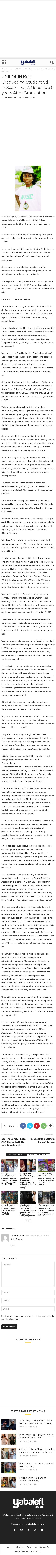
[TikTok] (28, 1530)
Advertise (19, 1547)
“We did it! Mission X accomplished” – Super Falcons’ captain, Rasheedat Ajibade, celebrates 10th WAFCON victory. (46, 1178)
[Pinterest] (37, 1126)
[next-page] (29, 1220)
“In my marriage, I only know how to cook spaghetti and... (36, 1436)
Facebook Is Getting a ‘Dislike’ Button (42, 1140)
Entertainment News (28, 1427)
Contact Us (44, 1547)
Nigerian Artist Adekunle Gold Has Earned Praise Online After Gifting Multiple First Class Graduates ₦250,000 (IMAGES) (28, 1210)
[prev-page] (26, 1220)
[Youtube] (42, 1530)
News (10, 69)
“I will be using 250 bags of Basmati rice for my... (32, 1479)
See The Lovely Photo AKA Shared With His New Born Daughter (13, 1142)
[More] (50, 1126)
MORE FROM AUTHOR (38, 1155)
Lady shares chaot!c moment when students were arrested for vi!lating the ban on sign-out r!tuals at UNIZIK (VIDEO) (9, 1178)
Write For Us (32, 1547)
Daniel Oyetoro (10, 97)
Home (3, 69)
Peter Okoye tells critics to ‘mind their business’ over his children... (36, 1422)
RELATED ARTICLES (16, 1155)
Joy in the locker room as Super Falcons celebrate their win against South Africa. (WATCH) (8, 1209)
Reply (12, 1245)
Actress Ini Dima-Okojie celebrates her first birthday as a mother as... (36, 1450)
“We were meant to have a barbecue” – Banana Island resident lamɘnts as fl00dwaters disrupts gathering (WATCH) (46, 1210)
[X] (30, 1126)
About (9, 1547)
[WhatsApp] (44, 1126)
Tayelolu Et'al (17, 1235)
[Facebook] (23, 1126)
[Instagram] (21, 1530)
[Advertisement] (28, 29)
